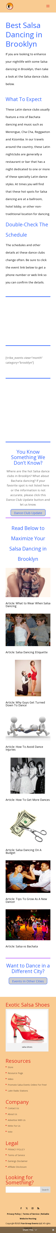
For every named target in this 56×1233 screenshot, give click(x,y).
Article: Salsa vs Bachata (22, 946)
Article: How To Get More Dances (28, 800)
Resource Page (15, 1073)
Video (10, 1079)
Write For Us (14, 1125)
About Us (12, 1114)
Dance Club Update (28, 513)
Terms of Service (16, 1155)
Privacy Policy (14, 1214)
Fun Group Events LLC (31, 1223)
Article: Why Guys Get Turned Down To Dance (25, 704)
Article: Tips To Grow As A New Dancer (26, 900)
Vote (10, 1131)
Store (10, 1067)
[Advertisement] (28, 321)
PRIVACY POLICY (16, 1149)
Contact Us (13, 1108)
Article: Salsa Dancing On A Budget (23, 851)
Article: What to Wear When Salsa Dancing (28, 604)
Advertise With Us (17, 1120)
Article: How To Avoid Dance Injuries (24, 748)
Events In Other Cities (28, 981)
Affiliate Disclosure (17, 1166)
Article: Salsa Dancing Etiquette (27, 652)
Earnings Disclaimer (18, 1161)
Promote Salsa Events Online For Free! (27, 1084)
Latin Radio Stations (18, 1090)
